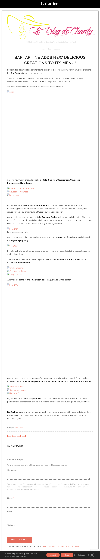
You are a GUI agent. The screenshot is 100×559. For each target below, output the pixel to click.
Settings (81, 555)
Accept (53, 555)
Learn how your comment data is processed (61, 546)
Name (10, 498)
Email (9, 512)
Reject (67, 555)
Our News (19, 428)
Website (11, 525)
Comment (11, 470)
